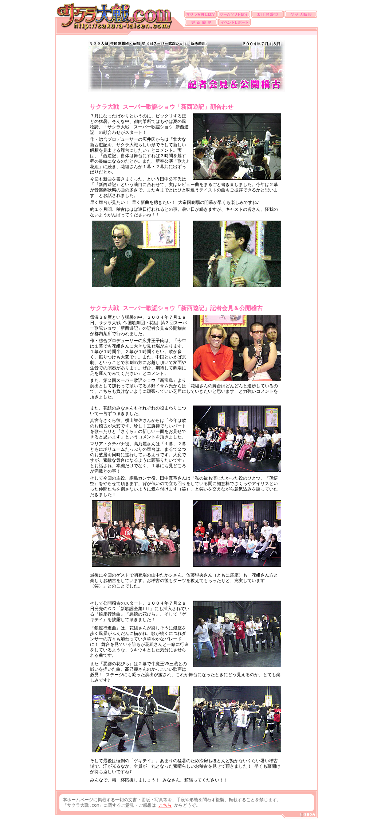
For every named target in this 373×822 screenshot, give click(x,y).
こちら (165, 805)
